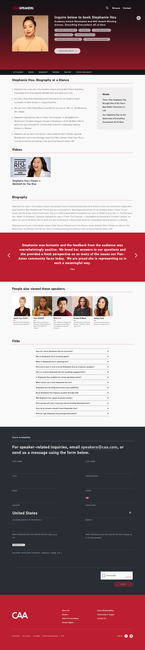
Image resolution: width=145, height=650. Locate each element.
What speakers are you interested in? (34, 536)
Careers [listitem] (65, 614)
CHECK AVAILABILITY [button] (66, 51)
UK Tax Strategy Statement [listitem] (50, 636)
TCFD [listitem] (62, 636)
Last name (90, 461)
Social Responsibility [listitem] (105, 610)
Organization (92, 476)
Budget (89, 520)
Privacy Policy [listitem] (16, 636)
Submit (123, 584)
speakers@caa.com (99, 447)
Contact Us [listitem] (101, 618)
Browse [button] (116, 8)
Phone (89, 491)
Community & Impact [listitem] (105, 614)
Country (16, 505)
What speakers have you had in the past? (109, 536)
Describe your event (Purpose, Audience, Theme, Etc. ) (37, 553)
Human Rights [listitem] (68, 622)
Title (14, 476)
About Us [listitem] (65, 610)
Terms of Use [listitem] (26, 636)
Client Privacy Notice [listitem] (70, 618)
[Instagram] (139, 18)
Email (15, 491)
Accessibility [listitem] (36, 636)
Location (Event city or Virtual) (27, 520)
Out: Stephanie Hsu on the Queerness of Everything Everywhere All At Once (114, 118)
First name (17, 461)
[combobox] (35, 512)
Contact (127, 8)
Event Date (91, 505)
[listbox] (109, 527)
